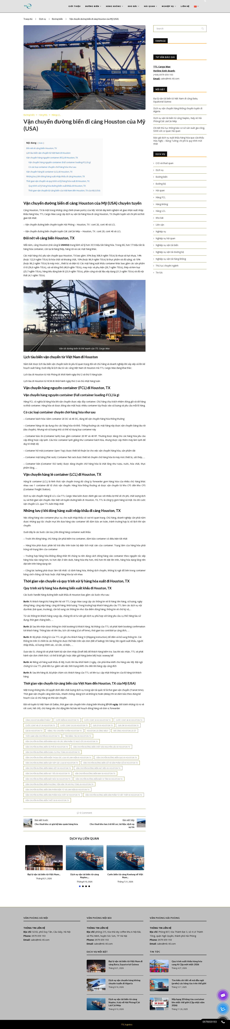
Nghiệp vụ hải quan (165, 238)
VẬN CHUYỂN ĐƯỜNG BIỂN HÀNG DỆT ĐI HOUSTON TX (48, 768)
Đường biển (92, 6)
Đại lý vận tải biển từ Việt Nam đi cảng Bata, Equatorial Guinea (126, 963)
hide (41, 143)
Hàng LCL (56, 115)
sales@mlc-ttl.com (170, 78)
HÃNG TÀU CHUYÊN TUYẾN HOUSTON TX (65, 730)
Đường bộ (161, 183)
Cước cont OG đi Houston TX (74, 725)
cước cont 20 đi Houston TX (97, 720)
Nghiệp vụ (168, 6)
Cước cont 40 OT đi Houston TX (40, 725)
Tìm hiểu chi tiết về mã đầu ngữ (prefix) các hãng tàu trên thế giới (189, 982)
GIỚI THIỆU (74, 6)
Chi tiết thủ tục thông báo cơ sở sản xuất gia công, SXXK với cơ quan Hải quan (179, 129)
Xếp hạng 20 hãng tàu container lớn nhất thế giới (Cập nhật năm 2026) (188, 1002)
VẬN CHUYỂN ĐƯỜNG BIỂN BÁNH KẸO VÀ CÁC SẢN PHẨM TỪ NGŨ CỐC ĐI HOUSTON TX (62, 741)
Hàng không (113, 6)
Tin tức (159, 272)
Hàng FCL (43, 115)
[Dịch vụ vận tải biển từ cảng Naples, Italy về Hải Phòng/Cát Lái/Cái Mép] (84, 857)
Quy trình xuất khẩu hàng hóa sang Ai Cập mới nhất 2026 (187, 963)
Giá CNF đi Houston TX (128, 725)
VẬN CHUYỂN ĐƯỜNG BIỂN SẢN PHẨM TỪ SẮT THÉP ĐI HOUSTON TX (113, 795)
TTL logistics (126, 1024)
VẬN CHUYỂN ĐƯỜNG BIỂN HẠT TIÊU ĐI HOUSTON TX (48, 773)
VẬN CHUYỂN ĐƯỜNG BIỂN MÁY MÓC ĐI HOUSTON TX (48, 779)
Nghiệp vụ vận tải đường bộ (170, 251)
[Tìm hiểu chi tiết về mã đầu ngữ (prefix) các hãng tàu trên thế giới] (159, 985)
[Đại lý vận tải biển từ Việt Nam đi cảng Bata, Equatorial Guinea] (44, 857)
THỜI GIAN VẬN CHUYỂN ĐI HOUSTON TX (42, 736)
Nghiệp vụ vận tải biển (167, 245)
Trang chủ (27, 19)
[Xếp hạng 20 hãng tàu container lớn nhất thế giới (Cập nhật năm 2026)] (159, 1004)
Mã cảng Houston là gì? (124, 730)
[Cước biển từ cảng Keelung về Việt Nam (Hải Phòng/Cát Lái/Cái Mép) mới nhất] (125, 857)
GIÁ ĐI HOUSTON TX (34, 730)
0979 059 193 (39, 935)
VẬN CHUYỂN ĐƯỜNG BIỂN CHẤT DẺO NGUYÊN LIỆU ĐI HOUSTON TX (101, 747)
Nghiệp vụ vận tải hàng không (171, 258)
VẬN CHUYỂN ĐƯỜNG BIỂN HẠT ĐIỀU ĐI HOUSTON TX (98, 768)
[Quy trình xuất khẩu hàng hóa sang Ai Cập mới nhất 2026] (159, 966)
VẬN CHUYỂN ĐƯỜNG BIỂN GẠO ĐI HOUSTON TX (116, 757)
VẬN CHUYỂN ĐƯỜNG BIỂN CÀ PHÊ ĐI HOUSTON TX (47, 747)
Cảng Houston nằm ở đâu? (38, 720)
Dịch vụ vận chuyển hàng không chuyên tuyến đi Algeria (124, 982)
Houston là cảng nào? (97, 730)
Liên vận (160, 224)
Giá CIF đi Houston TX (103, 725)
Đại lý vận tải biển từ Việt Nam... (44, 874)
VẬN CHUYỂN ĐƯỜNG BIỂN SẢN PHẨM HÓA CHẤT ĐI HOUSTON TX (53, 795)
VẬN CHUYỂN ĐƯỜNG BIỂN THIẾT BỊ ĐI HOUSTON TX (47, 800)
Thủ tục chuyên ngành (167, 265)
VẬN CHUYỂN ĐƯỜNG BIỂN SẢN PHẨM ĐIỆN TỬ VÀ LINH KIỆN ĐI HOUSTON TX (57, 789)
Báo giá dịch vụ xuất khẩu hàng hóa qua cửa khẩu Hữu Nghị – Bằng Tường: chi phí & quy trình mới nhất (178, 140)
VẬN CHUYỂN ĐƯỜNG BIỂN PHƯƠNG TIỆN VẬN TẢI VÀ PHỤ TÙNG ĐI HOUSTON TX (59, 784)
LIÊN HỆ (185, 6)
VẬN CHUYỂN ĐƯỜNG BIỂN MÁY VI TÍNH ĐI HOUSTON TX (99, 779)
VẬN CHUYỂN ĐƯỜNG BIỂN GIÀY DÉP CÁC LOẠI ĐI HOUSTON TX (52, 763)
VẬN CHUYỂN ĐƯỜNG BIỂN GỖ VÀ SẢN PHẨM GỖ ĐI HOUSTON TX (110, 763)
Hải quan (149, 6)
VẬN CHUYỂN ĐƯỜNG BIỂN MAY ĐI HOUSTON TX (95, 773)
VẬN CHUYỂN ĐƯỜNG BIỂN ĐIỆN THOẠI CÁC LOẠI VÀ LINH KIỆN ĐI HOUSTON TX (58, 757)
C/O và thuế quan (164, 163)
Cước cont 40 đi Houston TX (129, 720)
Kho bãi (132, 6)
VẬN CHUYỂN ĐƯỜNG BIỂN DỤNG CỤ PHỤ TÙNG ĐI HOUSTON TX (52, 752)
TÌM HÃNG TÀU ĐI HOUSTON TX (78, 736)
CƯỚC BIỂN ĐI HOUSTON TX (67, 720)
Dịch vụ (42, 19)
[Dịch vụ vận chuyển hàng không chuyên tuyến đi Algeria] (96, 985)
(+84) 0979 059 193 (163, 74)
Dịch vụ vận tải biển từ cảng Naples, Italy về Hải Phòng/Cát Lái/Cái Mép (124, 1002)
